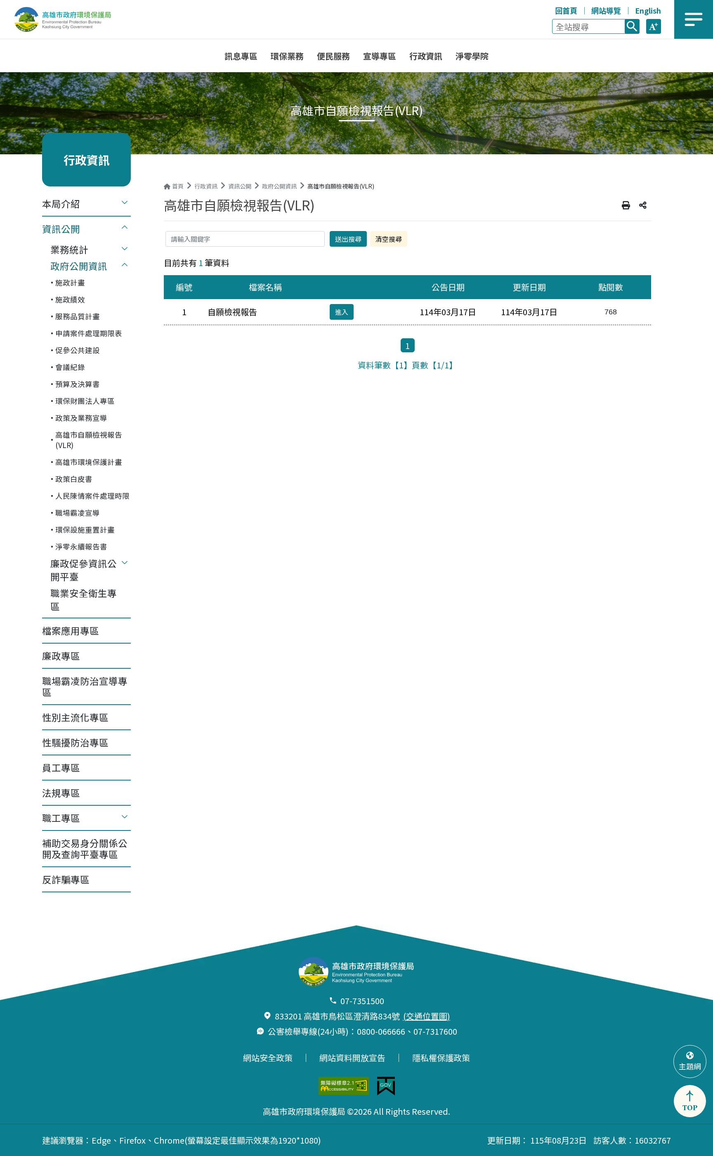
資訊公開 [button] (61, 228)
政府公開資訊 (279, 186)
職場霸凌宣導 (77, 512)
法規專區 (61, 792)
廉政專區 (61, 655)
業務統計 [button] (69, 249)
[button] (653, 26)
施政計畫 (70, 282)
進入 (341, 312)
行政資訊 (205, 186)
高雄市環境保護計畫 (88, 462)
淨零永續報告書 (81, 546)
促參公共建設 (77, 350)
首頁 (178, 186)
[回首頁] (68, 19)
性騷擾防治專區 (75, 742)
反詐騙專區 (66, 879)
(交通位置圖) (426, 1016)
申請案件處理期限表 (88, 333)
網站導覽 (606, 10)
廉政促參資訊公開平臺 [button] (83, 570)
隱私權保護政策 (441, 1058)
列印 (626, 205)
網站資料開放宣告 (352, 1058)
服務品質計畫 (77, 316)
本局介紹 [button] (61, 203)
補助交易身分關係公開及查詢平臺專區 (84, 848)
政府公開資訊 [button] (78, 265)
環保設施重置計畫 (85, 529)
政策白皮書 (73, 479)
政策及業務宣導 (81, 418)
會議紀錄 (70, 367)
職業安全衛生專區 (83, 599)
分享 (643, 205)
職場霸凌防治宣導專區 (84, 686)
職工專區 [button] (61, 817)
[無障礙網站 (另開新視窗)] (344, 1086)
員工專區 (61, 767)
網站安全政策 (268, 1058)
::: (547, 9)
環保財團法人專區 (85, 401)
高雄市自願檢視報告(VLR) (88, 439)
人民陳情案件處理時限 (92, 496)
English (648, 10)
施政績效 (70, 299)
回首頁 (566, 10)
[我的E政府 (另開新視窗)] (386, 1086)
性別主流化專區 (75, 717)
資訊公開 (239, 186)
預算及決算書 (77, 384)
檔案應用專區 (70, 630)
